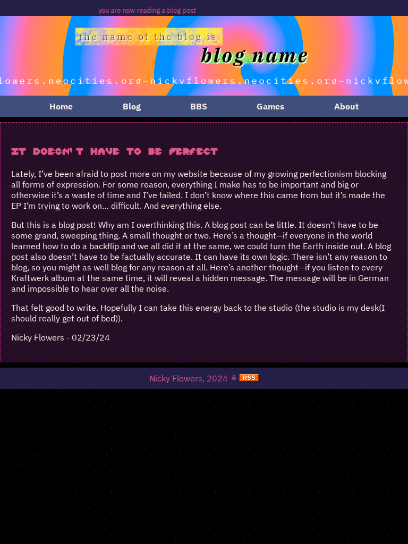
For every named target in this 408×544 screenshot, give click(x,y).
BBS (198, 106)
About (346, 106)
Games (270, 106)
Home (61, 106)
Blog (132, 106)
